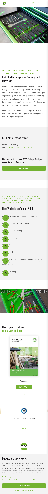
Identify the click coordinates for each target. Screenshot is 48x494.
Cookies (16, 480)
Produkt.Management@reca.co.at (20, 147)
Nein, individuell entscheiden (24, 490)
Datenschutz (6, 480)
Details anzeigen (7, 477)
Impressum (25, 480)
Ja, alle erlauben (24, 486)
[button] (4, 394)
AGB (33, 480)
